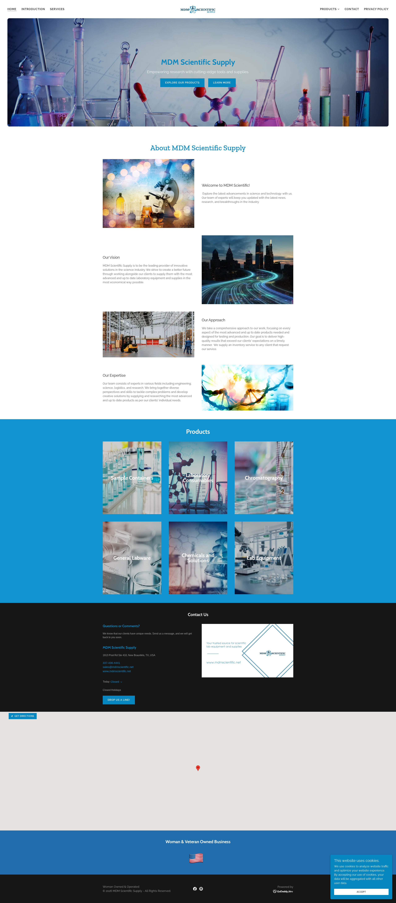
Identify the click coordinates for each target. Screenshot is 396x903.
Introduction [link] (33, 9)
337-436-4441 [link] (111, 662)
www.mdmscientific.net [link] (117, 671)
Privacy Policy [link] (376, 9)
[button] (330, 9)
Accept (361, 892)
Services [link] (57, 9)
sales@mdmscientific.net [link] (118, 667)
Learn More (222, 82)
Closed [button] (114, 681)
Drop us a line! (119, 699)
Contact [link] (352, 9)
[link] (198, 9)
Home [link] (12, 9)
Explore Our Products (182, 82)
